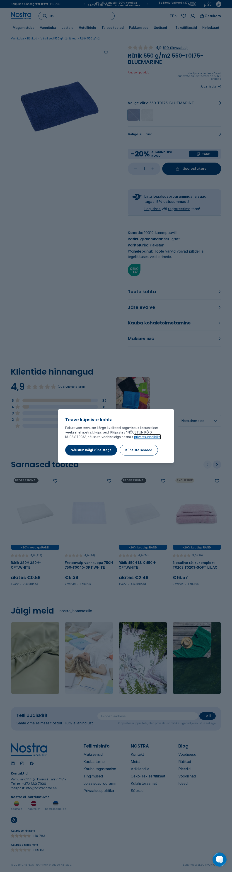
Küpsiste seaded (138, 450)
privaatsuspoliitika (147, 437)
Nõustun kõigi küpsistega (91, 450)
